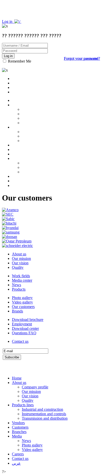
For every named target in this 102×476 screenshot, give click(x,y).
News (16, 285)
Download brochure (27, 319)
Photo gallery (22, 298)
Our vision (20, 263)
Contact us (20, 341)
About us (19, 254)
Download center (25, 328)
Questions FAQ (24, 333)
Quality (18, 267)
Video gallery (22, 302)
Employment (22, 324)
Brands (17, 311)
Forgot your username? (82, 58)
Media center (22, 280)
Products (19, 289)
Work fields (21, 276)
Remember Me (19, 61)
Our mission (21, 258)
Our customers (23, 307)
